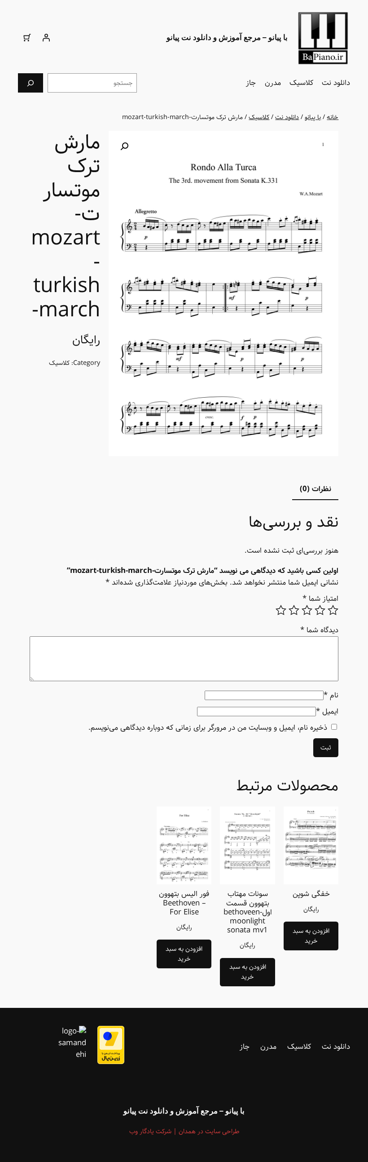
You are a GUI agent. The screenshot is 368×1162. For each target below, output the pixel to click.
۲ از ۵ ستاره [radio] (320, 610)
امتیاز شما (320, 599)
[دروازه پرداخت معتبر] (110, 1062)
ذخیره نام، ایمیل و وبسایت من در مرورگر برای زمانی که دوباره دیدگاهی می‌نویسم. (207, 728)
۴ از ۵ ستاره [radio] (294, 610)
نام (331, 695)
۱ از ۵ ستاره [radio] (333, 610)
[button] (124, 146)
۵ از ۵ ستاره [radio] (281, 610)
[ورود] (46, 37)
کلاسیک (259, 117)
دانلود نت (287, 117)
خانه (332, 117)
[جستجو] (30, 83)
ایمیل (327, 711)
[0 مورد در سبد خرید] (27, 37)
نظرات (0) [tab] (315, 489)
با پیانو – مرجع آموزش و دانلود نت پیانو (227, 37)
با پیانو (313, 117)
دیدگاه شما (319, 630)
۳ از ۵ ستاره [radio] (307, 610)
